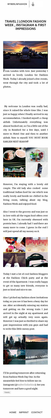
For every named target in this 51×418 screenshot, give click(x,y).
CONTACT (36, 412)
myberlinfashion (26, 384)
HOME (12, 412)
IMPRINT (24, 412)
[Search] (47, 4)
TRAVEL (7, 392)
